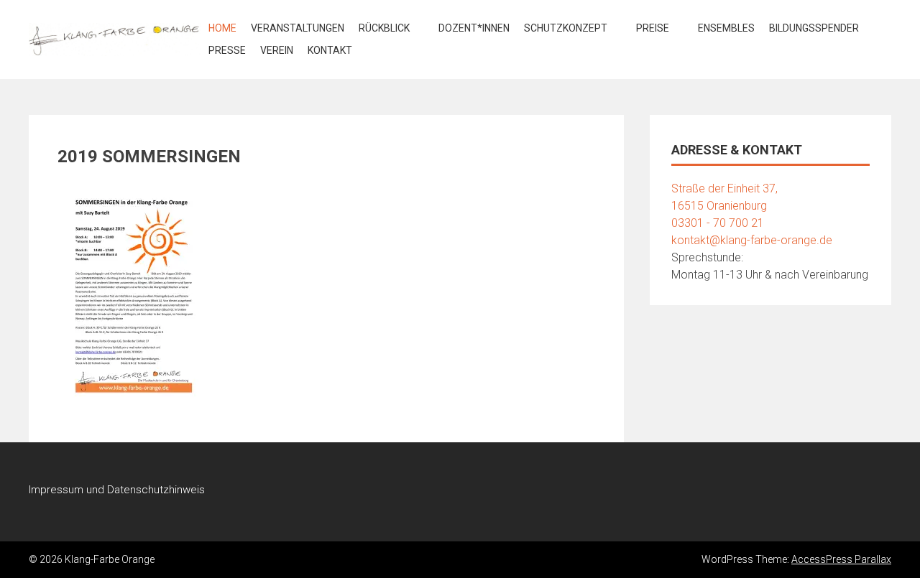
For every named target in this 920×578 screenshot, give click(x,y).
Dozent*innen (474, 28)
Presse (227, 50)
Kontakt (330, 50)
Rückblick (384, 28)
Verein (276, 50)
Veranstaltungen (297, 28)
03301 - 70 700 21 (717, 223)
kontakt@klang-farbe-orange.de (751, 240)
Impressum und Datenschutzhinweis (117, 489)
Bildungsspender (814, 28)
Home (222, 28)
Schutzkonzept (565, 28)
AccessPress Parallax (841, 559)
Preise (652, 28)
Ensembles (726, 28)
